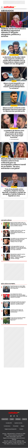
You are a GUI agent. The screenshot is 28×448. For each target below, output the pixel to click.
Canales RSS (9, 423)
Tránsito (21, 429)
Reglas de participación (10, 429)
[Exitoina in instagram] (11, 416)
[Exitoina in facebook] (14, 416)
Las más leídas (6, 220)
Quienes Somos (18, 423)
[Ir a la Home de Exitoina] (10, 7)
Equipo (22, 426)
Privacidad (15, 426)
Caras (11, 419)
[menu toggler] (2, 7)
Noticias (18, 419)
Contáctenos (7, 426)
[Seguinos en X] (17, 416)
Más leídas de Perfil (8, 284)
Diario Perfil (5, 419)
